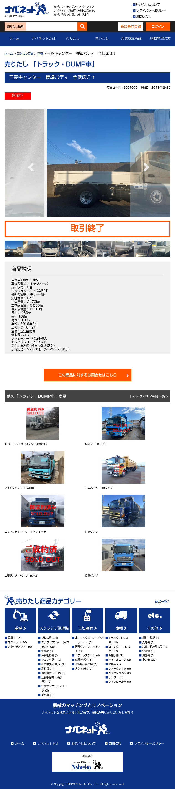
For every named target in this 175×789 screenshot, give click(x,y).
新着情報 (115, 743)
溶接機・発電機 (84, 664)
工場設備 (86, 628)
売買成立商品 (131, 38)
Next (145, 162)
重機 (19, 628)
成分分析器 (81, 659)
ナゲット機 (81, 668)
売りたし (73, 38)
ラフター (114, 677)
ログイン (158, 26)
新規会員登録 (131, 26)
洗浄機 (146, 642)
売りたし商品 (25, 53)
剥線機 (45, 668)
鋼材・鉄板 (148, 637)
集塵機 (146, 655)
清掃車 (112, 664)
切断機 (45, 651)
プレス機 (46, 637)
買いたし (102, 38)
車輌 (40, 53)
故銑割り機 (47, 655)
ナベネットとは (44, 38)
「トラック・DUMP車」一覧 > (148, 396)
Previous (30, 162)
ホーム (14, 38)
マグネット (14, 642)
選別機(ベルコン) (51, 673)
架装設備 (114, 655)
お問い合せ (143, 16)
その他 (153, 628)
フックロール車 (117, 681)
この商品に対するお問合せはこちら (87, 375)
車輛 (120, 628)
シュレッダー (49, 659)
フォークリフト (117, 668)
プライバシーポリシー (151, 10)
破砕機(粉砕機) (49, 664)
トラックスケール (85, 655)
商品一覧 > (162, 601)
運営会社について (148, 4)
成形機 (45, 695)
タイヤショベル (117, 673)
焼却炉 (146, 651)
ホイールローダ (117, 659)
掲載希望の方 (160, 38)
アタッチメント (17, 646)
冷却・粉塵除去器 (152, 646)
